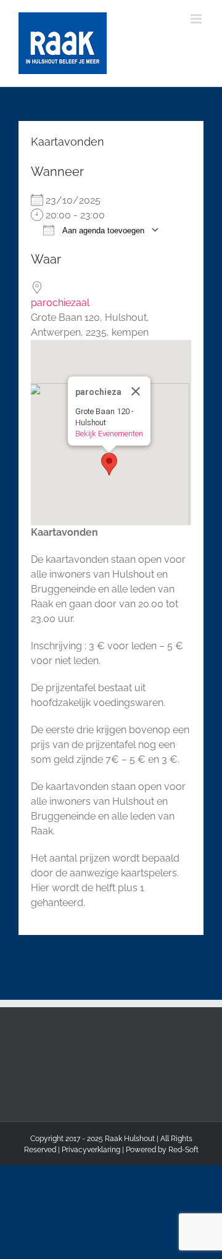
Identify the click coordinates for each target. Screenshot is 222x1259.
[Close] (135, 391)
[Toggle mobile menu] (197, 18)
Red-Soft (183, 1149)
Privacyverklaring (91, 1149)
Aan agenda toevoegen (102, 230)
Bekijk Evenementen (109, 433)
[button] (109, 464)
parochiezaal (60, 303)
